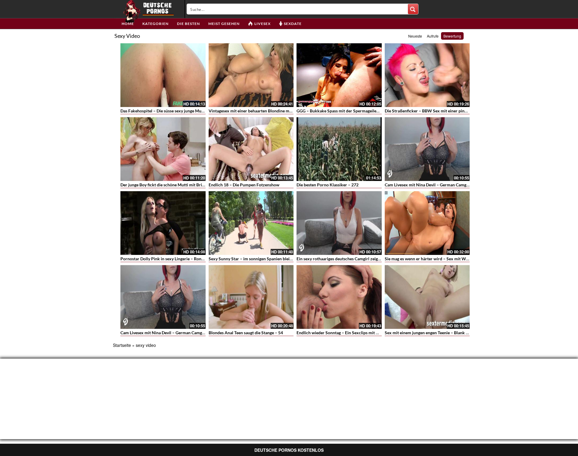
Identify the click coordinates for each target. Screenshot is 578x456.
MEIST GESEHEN (224, 23)
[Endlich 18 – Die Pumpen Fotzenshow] (251, 149)
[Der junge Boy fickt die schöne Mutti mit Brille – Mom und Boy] (163, 149)
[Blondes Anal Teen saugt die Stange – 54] (251, 297)
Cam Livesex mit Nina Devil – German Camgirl (428, 184)
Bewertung (452, 35)
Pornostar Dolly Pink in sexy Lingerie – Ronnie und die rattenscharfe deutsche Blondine (202, 258)
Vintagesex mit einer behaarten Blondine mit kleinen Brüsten (265, 110)
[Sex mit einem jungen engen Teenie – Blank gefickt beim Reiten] (427, 297)
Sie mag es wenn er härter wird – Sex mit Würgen (431, 258)
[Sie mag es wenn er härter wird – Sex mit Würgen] (427, 223)
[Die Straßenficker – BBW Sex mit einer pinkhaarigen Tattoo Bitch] (427, 75)
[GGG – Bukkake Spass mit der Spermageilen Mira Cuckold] (339, 75)
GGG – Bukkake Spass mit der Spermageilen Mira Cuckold (351, 110)
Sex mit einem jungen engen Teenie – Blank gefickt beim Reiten (443, 332)
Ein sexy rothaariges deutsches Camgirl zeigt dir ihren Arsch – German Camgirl (370, 258)
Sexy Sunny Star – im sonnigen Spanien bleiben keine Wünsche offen (273, 258)
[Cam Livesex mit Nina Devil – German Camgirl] (427, 149)
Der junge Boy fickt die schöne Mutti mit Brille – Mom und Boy (178, 184)
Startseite (122, 345)
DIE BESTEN (188, 23)
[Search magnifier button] (413, 9)
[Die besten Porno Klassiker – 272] (339, 149)
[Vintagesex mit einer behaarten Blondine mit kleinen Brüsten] (251, 75)
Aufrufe (433, 35)
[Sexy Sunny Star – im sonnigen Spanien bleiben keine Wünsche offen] (251, 223)
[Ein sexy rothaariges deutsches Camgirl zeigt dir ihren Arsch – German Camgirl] (339, 223)
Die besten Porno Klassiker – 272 (328, 184)
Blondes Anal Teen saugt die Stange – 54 (246, 332)
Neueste (415, 35)
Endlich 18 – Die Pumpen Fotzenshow (244, 184)
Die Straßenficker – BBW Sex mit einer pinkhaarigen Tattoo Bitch (446, 110)
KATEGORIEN (155, 23)
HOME (128, 23)
